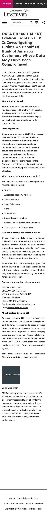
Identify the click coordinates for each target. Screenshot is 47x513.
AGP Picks (6, 4)
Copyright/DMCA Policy (16, 509)
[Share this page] (43, 22)
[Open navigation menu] (4, 22)
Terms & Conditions (35, 503)
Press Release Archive (27, 498)
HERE (20, 96)
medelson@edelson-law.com (21, 304)
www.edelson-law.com (17, 307)
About (12, 498)
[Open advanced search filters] (37, 22)
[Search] (31, 22)
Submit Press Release (14, 503)
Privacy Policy (35, 509)
